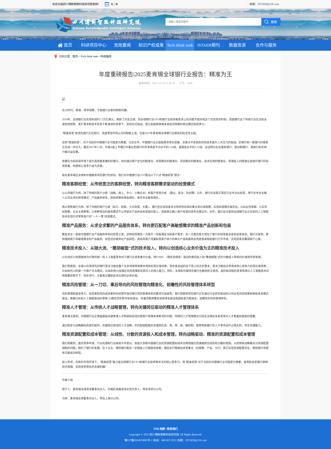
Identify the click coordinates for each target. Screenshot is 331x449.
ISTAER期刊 (208, 45)
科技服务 (106, 56)
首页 (68, 45)
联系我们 (172, 428)
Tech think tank (180, 45)
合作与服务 (266, 45)
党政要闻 (122, 45)
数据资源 (237, 45)
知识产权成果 (151, 45)
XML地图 (159, 428)
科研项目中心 (93, 45)
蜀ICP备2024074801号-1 (138, 440)
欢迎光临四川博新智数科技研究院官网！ (76, 4)
